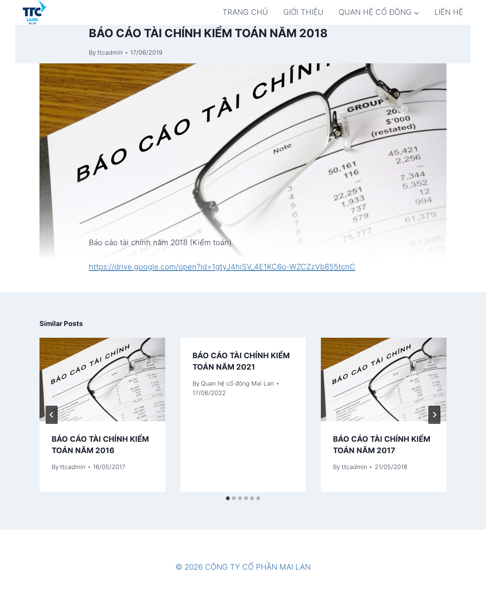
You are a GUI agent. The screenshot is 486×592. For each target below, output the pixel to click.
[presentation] (102, 379)
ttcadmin (110, 52)
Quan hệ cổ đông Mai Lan (237, 383)
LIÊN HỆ (448, 12)
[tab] (228, 498)
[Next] (434, 415)
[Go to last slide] (52, 415)
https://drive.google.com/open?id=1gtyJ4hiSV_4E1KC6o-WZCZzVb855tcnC (222, 266)
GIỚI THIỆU (303, 12)
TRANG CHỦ (245, 12)
